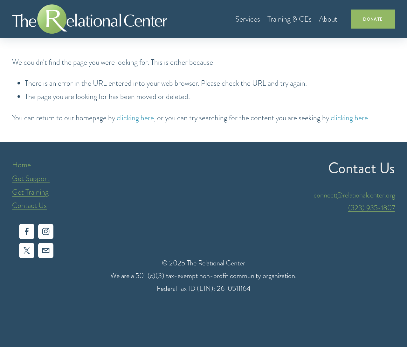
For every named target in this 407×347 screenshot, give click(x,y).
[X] (26, 250)
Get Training (30, 192)
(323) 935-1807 (371, 208)
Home (21, 165)
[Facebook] (26, 231)
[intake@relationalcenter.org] (45, 250)
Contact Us (29, 205)
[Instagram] (45, 231)
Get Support (31, 178)
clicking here (135, 118)
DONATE (373, 19)
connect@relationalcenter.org (354, 195)
